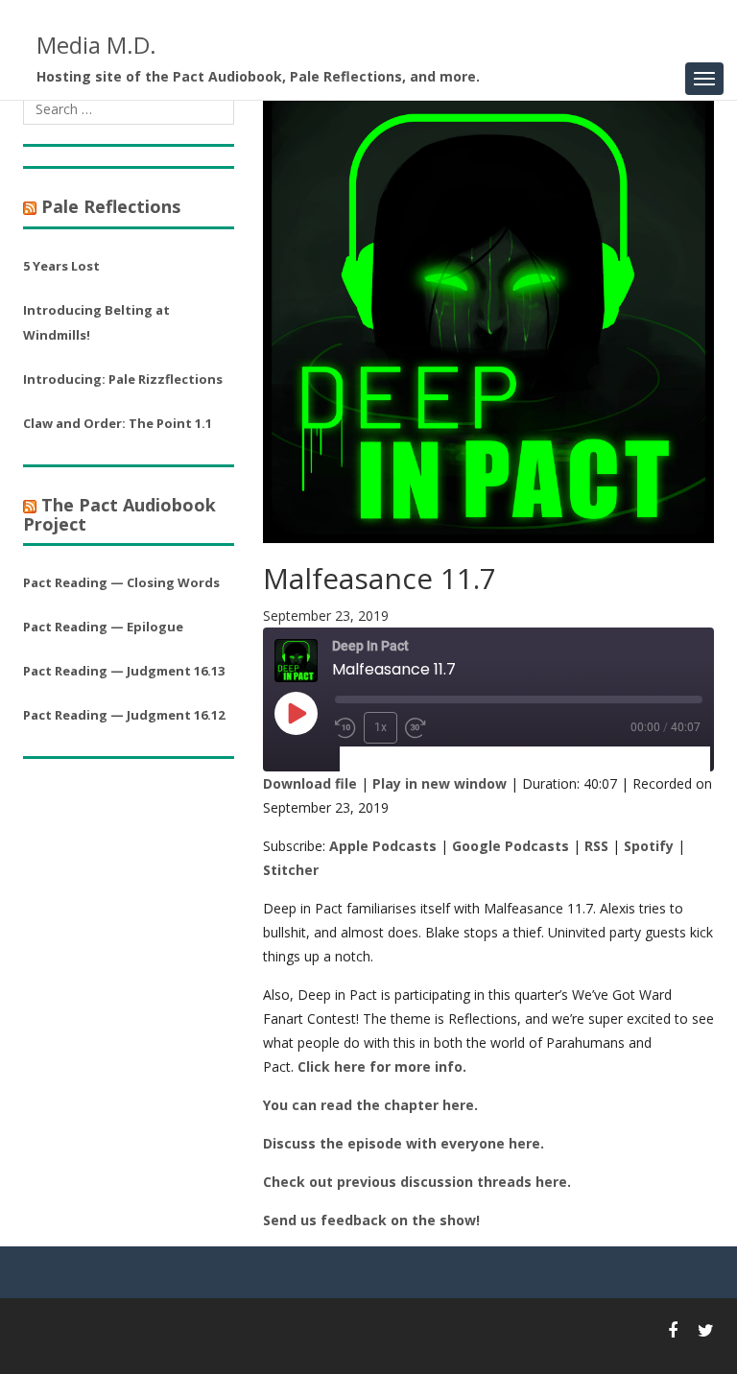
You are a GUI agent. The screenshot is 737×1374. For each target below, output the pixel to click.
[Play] (295, 713)
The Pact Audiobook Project (119, 514)
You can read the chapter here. (370, 1105)
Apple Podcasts (383, 846)
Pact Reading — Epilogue (103, 626)
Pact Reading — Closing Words (121, 582)
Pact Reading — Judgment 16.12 (124, 714)
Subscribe (381, 759)
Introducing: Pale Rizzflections (123, 379)
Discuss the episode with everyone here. (403, 1143)
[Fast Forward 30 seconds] (415, 728)
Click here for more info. (381, 1066)
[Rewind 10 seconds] (345, 728)
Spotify (649, 846)
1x (380, 727)
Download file (310, 783)
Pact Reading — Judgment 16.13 (124, 670)
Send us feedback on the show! (371, 1220)
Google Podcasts (510, 846)
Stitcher (291, 870)
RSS (596, 846)
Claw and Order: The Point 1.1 (117, 423)
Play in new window (439, 783)
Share (454, 759)
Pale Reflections (110, 206)
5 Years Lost (61, 265)
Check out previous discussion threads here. (417, 1182)
